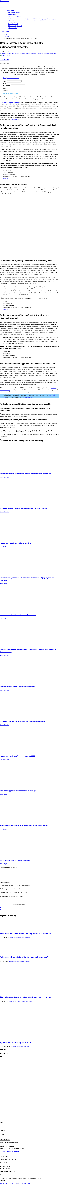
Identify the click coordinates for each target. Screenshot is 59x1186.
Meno (5, 81)
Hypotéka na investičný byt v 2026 (15, 1042)
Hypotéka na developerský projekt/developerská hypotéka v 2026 (23, 508)
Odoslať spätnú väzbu (19, 904)
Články (29, 19)
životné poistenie (25, 937)
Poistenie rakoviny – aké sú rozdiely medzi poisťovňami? (25, 933)
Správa (5, 88)
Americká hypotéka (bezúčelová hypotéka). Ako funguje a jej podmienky (25, 474)
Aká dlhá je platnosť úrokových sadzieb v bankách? (18, 686)
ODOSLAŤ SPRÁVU (5, 1139)
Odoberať (3, 1180)
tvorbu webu (13, 1183)
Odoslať (5, 90)
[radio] (31, 871)
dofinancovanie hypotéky (7, 53)
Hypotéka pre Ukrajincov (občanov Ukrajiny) (15, 543)
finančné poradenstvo (13, 937)
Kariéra (50, 19)
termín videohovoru (26, 397)
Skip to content (4, 1)
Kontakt (54, 19)
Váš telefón (7, 85)
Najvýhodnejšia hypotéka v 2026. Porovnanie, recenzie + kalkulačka (24, 825)
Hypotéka (11, 20)
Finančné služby (10, 10)
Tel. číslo (3, 1130)
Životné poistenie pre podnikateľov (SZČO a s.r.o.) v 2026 (26, 997)
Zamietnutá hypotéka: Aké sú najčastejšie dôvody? (18, 791)
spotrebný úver (34, 53)
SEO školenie (26, 1183)
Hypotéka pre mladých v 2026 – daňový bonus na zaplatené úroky (23, 721)
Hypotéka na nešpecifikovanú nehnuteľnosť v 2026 (18, 615)
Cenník (46, 19)
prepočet (5, 178)
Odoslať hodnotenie (5, 882)
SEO (19, 1183)
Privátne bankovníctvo (14, 22)
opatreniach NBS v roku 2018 (10, 102)
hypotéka (26, 1046)
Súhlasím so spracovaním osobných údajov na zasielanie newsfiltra (21, 1178)
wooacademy (4, 1183)
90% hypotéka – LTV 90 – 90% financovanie (15, 860)
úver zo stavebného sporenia (47, 53)
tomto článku (15, 119)
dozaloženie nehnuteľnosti (22, 53)
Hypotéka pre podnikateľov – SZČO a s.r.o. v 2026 (17, 756)
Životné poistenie (13, 24)
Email (5, 83)
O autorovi (4, 59)
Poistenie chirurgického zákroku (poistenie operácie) (24, 957)
